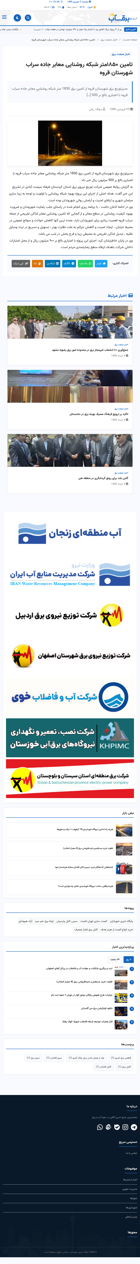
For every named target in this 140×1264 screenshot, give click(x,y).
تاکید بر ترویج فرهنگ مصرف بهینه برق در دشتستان (99, 414)
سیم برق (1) (33, 1058)
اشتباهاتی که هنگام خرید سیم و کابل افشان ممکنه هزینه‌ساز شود (84, 867)
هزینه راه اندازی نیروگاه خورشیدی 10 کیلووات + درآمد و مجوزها (85, 829)
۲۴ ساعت (115, 959)
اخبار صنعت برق (109, 40)
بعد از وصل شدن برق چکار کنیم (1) (86, 1058)
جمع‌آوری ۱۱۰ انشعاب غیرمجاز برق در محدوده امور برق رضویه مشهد (90, 350)
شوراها (133, 1198)
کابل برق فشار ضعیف (86, 929)
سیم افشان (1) (54, 1058)
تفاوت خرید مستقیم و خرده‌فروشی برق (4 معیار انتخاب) (88, 848)
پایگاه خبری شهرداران (121, 921)
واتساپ (83, 263)
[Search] (28, 18)
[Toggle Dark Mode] (17, 17)
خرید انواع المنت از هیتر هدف (117, 929)
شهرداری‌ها (131, 1208)
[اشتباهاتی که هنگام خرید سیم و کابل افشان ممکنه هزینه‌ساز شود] (124, 868)
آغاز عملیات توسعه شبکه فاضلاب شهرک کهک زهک (87, 1021)
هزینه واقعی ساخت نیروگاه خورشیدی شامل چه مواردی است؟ (85, 886)
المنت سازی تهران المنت (93, 921)
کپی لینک (18, 264)
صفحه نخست (130, 40)
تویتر (99, 263)
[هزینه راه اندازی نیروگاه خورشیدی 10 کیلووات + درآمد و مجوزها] (124, 830)
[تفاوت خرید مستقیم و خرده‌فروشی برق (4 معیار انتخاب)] (124, 849)
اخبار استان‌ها (130, 1180)
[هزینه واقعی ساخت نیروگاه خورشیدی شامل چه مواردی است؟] (124, 887)
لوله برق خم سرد (44, 921)
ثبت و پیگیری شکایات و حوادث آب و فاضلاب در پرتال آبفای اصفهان (79, 968)
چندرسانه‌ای (131, 1217)
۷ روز (128, 959)
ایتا (35, 263)
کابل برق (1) (124, 1067)
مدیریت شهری (129, 1189)
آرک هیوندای (25, 921)
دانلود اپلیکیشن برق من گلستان (96, 1008)
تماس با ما (131, 1153)
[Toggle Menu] (4, 18)
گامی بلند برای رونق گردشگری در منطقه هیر (103, 478)
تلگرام (67, 263)
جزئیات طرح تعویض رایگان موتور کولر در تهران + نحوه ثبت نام (81, 995)
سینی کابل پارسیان (67, 921)
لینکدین (51, 263)
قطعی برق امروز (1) (121, 1058)
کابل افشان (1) (103, 1067)
